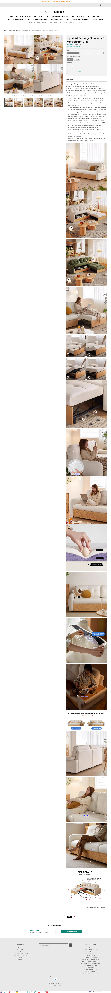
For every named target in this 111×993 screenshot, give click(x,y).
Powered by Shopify (55, 985)
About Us (20, 948)
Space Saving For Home (90, 951)
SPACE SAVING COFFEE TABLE (90, 959)
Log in (86, 5)
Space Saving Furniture (90, 953)
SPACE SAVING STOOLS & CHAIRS (90, 963)
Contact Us (21, 959)
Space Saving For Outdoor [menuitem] (80, 20)
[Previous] (3, 66)
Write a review (72, 931)
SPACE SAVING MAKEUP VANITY (90, 961)
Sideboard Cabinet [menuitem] (55, 23)
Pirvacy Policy (20, 950)
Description (70, 80)
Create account (93, 5)
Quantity (69, 62)
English (92, 992)
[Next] (64, 66)
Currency (11, 5)
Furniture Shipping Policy (20, 955)
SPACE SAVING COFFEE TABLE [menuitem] (17, 20)
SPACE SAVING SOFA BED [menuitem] (94, 16)
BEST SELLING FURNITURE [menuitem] (23, 16)
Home (5, 30)
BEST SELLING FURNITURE (90, 950)
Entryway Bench (90, 967)
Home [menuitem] (11, 16)
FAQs (20, 957)
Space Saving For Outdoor (90, 965)
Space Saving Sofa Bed (14, 30)
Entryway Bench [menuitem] (97, 20)
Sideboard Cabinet (90, 971)
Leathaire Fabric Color (73, 56)
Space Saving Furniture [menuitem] (60, 16)
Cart (105, 5)
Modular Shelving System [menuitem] (37, 23)
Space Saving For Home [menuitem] (41, 16)
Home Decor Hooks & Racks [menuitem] (73, 23)
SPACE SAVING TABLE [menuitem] (78, 16)
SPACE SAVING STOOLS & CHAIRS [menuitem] (59, 20)
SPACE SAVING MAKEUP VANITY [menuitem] (37, 20)
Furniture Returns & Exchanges (20, 953)
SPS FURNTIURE (55, 11)
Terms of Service (20, 951)
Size (68, 50)
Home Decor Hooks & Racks (90, 973)
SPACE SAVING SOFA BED (90, 957)
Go (70, 945)
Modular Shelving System (90, 969)
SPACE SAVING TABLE (90, 955)
